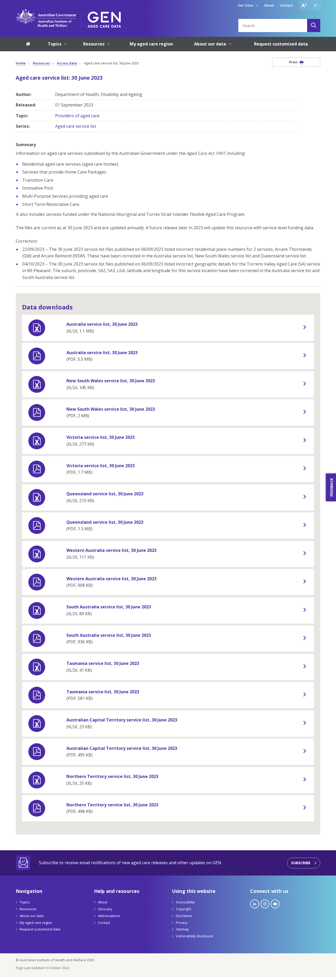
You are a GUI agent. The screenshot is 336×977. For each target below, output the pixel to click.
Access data (67, 63)
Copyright (183, 909)
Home (21, 63)
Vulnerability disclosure (194, 936)
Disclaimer (184, 915)
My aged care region (36, 922)
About (269, 5)
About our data (32, 915)
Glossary (105, 909)
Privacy (181, 922)
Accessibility (185, 902)
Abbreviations (109, 915)
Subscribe (301, 862)
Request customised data (40, 929)
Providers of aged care (77, 116)
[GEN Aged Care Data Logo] (104, 18)
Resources (41, 63)
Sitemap (182, 929)
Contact (286, 5)
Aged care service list (75, 126)
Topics (25, 902)
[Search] (313, 25)
